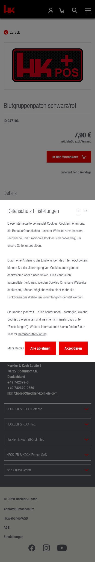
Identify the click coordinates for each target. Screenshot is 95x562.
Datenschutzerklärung (32, 334)
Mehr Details (15, 348)
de (78, 211)
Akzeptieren (73, 348)
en (86, 211)
